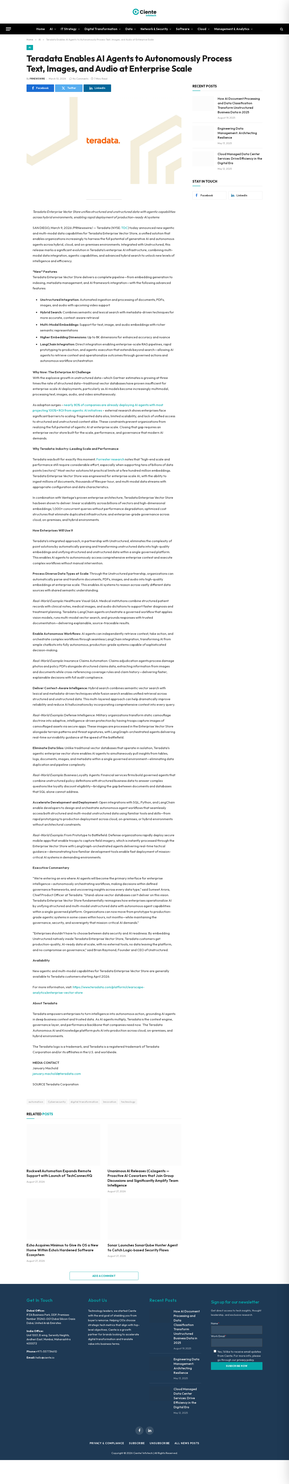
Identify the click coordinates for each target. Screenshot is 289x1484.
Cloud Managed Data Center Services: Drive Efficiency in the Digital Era (240, 158)
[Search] (281, 29)
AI (51, 29)
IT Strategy (68, 29)
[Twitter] (13, 212)
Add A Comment (104, 1275)
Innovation (109, 1101)
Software (183, 29)
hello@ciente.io (44, 1357)
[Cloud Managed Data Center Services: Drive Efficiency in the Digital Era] (203, 158)
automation (36, 1101)
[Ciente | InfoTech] (144, 12)
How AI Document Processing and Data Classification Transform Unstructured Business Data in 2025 (239, 105)
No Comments (80, 78)
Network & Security (154, 29)
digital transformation (84, 1101)
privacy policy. (245, 1360)
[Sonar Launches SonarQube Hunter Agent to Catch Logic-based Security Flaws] (144, 1219)
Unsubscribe (160, 1443)
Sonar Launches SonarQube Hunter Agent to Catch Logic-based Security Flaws (143, 1247)
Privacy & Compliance (107, 1443)
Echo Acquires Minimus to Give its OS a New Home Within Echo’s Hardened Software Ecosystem (62, 1250)
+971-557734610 (46, 1351)
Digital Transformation (101, 29)
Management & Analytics (231, 29)
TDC (124, 228)
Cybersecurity (57, 1101)
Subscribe (137, 1443)
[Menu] (8, 29)
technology (128, 1101)
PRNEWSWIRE (37, 78)
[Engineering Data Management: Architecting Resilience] (203, 133)
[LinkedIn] (13, 221)
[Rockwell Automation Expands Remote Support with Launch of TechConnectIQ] (63, 1145)
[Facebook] (13, 203)
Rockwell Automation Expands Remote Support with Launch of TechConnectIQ (59, 1173)
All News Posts (187, 1443)
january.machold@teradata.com (57, 1073)
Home (40, 29)
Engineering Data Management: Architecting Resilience (237, 132)
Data (129, 29)
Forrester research (110, 459)
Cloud (202, 29)
